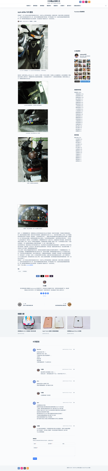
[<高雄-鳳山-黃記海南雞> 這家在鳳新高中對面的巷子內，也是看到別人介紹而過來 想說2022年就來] (80, 69)
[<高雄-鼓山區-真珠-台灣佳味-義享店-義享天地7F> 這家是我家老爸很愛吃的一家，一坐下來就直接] (76, 61)
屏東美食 (78, 151)
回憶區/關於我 (77, 5)
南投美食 (78, 159)
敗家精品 (31, 21)
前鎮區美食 (78, 102)
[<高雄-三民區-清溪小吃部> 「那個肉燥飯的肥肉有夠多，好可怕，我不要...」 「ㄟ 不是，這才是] (76, 73)
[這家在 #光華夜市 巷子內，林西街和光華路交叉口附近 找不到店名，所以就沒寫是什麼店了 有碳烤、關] (76, 65)
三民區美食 (78, 105)
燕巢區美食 (78, 114)
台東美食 (78, 152)
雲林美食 (78, 146)
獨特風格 (35, 5)
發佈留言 (35, 458)
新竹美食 (78, 142)
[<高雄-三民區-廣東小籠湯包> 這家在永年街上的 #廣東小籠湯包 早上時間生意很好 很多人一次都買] (76, 69)
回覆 (74, 349)
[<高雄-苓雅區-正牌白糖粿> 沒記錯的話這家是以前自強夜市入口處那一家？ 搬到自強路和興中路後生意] (80, 78)
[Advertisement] (44, 193)
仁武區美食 (78, 110)
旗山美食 (78, 129)
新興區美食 (78, 97)
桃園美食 (78, 141)
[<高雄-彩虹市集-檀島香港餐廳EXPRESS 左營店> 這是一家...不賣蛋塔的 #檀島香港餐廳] (88, 69)
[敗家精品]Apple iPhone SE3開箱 (74, 331)
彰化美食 (78, 147)
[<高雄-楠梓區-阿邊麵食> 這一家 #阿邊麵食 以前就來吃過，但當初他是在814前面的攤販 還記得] (88, 61)
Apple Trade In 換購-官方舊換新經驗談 (50, 331)
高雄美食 (76, 92)
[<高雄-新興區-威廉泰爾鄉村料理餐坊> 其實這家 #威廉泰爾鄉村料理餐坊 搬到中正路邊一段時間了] (80, 73)
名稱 (35, 443)
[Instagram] (83, 2)
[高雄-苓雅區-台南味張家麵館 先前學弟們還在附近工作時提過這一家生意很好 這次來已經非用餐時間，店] (76, 78)
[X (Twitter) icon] (46, 293)
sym (19, 271)
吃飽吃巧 (28, 5)
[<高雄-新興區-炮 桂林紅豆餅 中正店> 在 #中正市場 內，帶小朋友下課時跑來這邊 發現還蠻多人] (88, 78)
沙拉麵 (42, 369)
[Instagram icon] (48, 293)
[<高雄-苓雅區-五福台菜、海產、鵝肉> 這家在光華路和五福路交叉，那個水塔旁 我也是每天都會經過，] (84, 78)
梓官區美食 (78, 119)
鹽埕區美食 (78, 104)
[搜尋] (105, 5)
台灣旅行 (62, 5)
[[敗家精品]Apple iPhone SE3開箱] (78, 322)
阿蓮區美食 (78, 124)
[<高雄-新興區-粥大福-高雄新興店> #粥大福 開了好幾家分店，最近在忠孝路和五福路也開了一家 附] (88, 65)
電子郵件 (50, 443)
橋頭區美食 (78, 117)
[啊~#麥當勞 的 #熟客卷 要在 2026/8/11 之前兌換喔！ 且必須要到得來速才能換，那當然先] (84, 69)
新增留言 (36, 447)
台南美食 (78, 149)
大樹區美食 (78, 121)
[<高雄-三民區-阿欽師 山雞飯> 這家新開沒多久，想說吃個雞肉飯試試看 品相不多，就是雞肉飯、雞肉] (84, 65)
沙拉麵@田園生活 (53, 1)
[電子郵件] (86, 2)
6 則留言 (35, 21)
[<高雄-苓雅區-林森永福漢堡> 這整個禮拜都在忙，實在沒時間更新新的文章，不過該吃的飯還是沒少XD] (88, 73)
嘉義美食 (78, 157)
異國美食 (56, 5)
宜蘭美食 (78, 156)
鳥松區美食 (78, 116)
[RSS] (89, 2)
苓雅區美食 (78, 94)
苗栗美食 (78, 161)
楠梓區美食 (78, 107)
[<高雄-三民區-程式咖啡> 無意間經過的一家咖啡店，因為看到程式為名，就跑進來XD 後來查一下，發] (84, 61)
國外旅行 (69, 5)
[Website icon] (43, 293)
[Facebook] (80, 2)
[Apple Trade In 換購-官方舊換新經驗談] (54, 322)
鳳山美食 (78, 126)
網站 (63, 443)
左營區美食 (78, 100)
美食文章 (76, 137)
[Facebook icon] (41, 293)
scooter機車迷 (29, 265)
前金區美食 (78, 95)
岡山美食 (78, 127)
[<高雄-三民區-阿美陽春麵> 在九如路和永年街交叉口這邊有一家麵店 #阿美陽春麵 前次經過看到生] (84, 73)
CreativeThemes (85, 467)
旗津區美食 (78, 112)
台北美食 (78, 139)
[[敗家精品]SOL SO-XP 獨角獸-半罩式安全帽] (29, 322)
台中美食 (78, 144)
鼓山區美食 (78, 99)
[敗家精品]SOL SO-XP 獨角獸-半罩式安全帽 (27, 331)
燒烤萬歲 (42, 5)
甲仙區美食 (78, 122)
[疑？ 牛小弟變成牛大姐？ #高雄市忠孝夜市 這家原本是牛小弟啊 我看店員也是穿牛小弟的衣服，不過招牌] (80, 65)
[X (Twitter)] (42, 276)
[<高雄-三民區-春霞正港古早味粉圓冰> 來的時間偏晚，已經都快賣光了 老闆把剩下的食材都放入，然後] (80, 61)
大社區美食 (78, 109)
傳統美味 (49, 5)
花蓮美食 (78, 154)
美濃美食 (78, 131)
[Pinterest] (47, 276)
